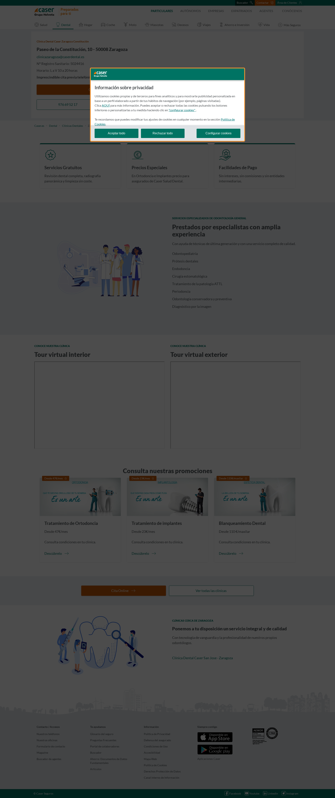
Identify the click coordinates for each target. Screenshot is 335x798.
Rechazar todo (163, 133)
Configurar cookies (218, 133)
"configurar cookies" (182, 110)
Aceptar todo (116, 133)
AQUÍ (106, 105)
